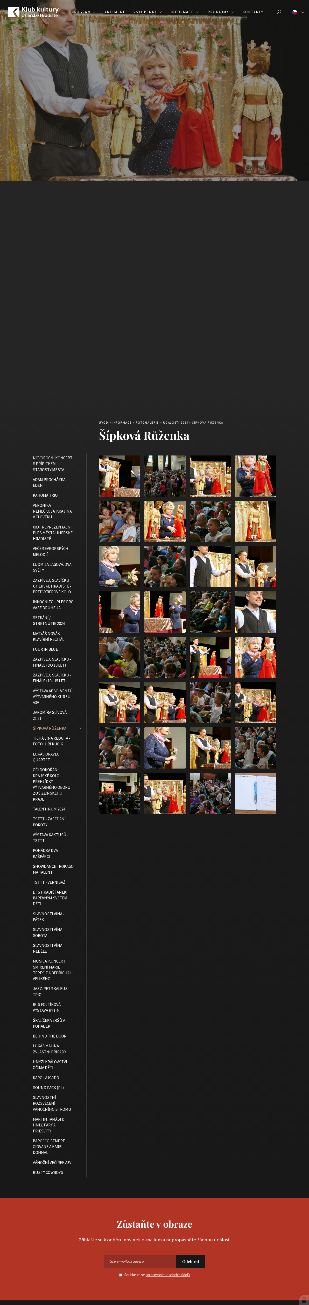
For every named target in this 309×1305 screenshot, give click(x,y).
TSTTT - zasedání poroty (49, 821)
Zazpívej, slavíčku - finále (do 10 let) (52, 662)
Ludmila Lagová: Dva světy (52, 567)
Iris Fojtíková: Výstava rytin (47, 1007)
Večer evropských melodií (50, 551)
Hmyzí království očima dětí (50, 1064)
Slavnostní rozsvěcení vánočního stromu (52, 1103)
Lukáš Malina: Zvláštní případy (49, 1048)
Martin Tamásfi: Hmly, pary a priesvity (48, 1124)
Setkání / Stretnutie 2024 (49, 620)
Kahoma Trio (45, 495)
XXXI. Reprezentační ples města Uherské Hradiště (53, 532)
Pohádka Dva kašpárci (45, 853)
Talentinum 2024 (49, 808)
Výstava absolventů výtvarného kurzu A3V (53, 696)
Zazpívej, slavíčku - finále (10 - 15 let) (52, 677)
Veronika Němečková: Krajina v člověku (52, 511)
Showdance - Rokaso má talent (53, 869)
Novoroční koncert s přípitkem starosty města (52, 463)
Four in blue (45, 649)
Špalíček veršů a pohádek (49, 1023)
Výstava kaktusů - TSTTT (51, 837)
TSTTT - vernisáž (49, 882)
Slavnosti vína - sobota (48, 932)
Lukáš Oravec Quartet (46, 756)
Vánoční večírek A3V (52, 1162)
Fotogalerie (147, 423)
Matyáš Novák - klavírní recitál (48, 636)
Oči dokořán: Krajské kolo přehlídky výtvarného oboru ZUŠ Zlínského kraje (51, 784)
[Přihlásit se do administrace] (304, 1300)
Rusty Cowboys (48, 1172)
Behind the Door (49, 1036)
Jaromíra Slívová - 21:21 (51, 715)
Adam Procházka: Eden (49, 482)
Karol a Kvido (46, 1077)
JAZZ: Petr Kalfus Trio (50, 991)
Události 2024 (175, 423)
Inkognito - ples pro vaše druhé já (53, 604)
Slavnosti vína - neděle (48, 948)
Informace (122, 423)
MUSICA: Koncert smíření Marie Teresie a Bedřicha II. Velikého (53, 969)
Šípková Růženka (49, 728)
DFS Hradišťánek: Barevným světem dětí (50, 897)
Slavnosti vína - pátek (48, 916)
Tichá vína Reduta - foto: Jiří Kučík (51, 741)
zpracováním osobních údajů (168, 1274)
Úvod (103, 423)
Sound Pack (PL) (48, 1087)
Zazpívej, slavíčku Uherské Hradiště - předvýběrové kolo (52, 586)
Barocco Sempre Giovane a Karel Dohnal (49, 1146)
